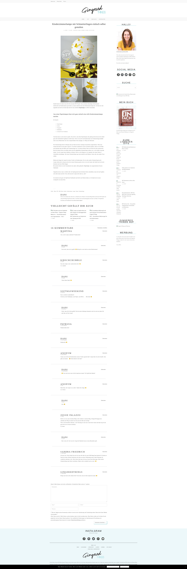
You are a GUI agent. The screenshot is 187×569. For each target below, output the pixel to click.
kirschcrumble (71, 260)
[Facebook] (118, 76)
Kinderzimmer (69, 191)
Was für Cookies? (124, 566)
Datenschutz (59, 1)
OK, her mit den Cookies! (113, 566)
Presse (64, 1)
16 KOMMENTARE (62, 228)
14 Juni (70, 30)
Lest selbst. (119, 244)
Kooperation (102, 19)
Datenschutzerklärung (75, 520)
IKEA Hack (61, 191)
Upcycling (91, 30)
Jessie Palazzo (70, 415)
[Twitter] (126, 76)
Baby (55, 191)
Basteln (76, 30)
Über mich (94, 19)
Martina (66, 231)
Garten (97, 547)
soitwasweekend (72, 291)
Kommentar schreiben (102, 227)
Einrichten (91, 547)
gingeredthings (71, 472)
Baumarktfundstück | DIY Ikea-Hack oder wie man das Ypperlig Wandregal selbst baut (128, 194)
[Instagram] (122, 76)
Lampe (74, 191)
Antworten (104, 231)
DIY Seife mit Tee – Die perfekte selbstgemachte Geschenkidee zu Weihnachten (128, 205)
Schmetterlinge (81, 191)
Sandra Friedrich (72, 452)
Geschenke (83, 547)
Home (83, 19)
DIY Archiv (109, 547)
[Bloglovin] (134, 76)
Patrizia (66, 324)
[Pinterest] (130, 76)
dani (65, 245)
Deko (79, 30)
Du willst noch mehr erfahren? (123, 63)
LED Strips (91, 455)
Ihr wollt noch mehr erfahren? (77, 200)
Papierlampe (86, 165)
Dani (66, 30)
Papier (87, 30)
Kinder (83, 30)
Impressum (53, 1)
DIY (88, 19)
